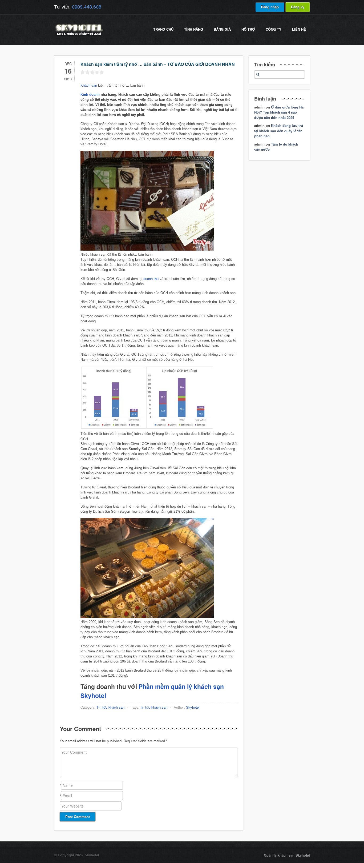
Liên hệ (299, 29)
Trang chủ (163, 29)
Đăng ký (297, 6)
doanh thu (151, 279)
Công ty (273, 29)
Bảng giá (222, 29)
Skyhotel (193, 707)
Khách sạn (88, 85)
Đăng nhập (270, 6)
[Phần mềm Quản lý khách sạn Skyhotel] (78, 35)
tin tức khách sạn (153, 707)
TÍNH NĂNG (193, 29)
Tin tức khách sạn (110, 707)
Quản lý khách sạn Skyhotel (287, 855)
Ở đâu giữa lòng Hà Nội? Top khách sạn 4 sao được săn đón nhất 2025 (279, 112)
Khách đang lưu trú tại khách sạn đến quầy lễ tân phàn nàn (278, 130)
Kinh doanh (90, 95)
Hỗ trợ (248, 29)
